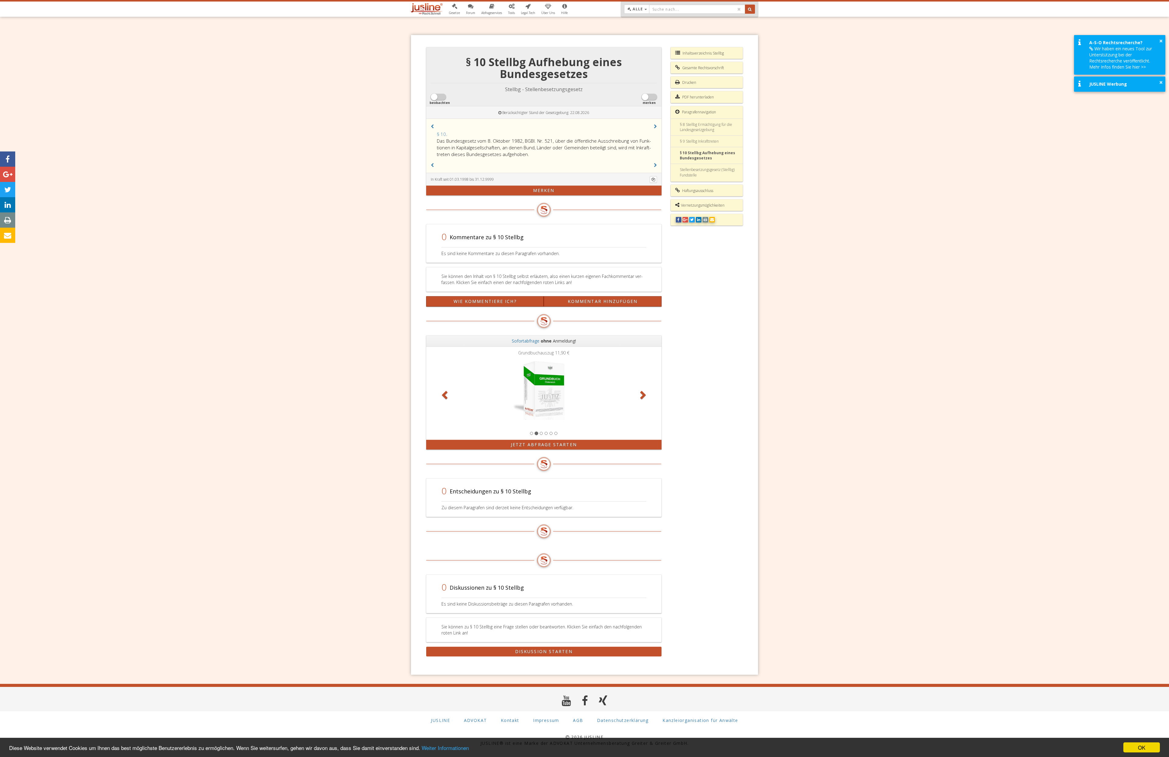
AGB (578, 720)
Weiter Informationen (445, 748)
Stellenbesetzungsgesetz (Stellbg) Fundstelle (707, 172)
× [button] (1161, 41)
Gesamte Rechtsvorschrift (702, 67)
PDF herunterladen (697, 97)
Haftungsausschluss (697, 190)
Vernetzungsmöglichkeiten (703, 205)
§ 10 (441, 134)
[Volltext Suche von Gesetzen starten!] (750, 9)
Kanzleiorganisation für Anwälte (700, 720)
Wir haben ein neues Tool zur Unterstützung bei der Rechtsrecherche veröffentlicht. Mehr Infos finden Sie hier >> (1120, 58)
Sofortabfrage (525, 341)
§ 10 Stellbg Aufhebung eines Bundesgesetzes (707, 155)
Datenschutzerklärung (623, 720)
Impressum (546, 720)
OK (1141, 747)
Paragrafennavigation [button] (698, 112)
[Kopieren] (653, 179)
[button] (454, 9)
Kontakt (510, 720)
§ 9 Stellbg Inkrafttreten (699, 141)
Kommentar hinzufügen (602, 301)
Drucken (688, 82)
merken (544, 190)
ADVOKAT (475, 720)
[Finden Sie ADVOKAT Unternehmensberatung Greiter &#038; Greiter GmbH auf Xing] (603, 700)
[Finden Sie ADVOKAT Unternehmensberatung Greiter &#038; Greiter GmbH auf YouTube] (566, 700)
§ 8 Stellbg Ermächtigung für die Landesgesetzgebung (706, 127)
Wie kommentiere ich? (485, 301)
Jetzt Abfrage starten (544, 444)
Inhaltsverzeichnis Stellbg (703, 53)
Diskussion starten (544, 651)
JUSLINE (440, 720)
